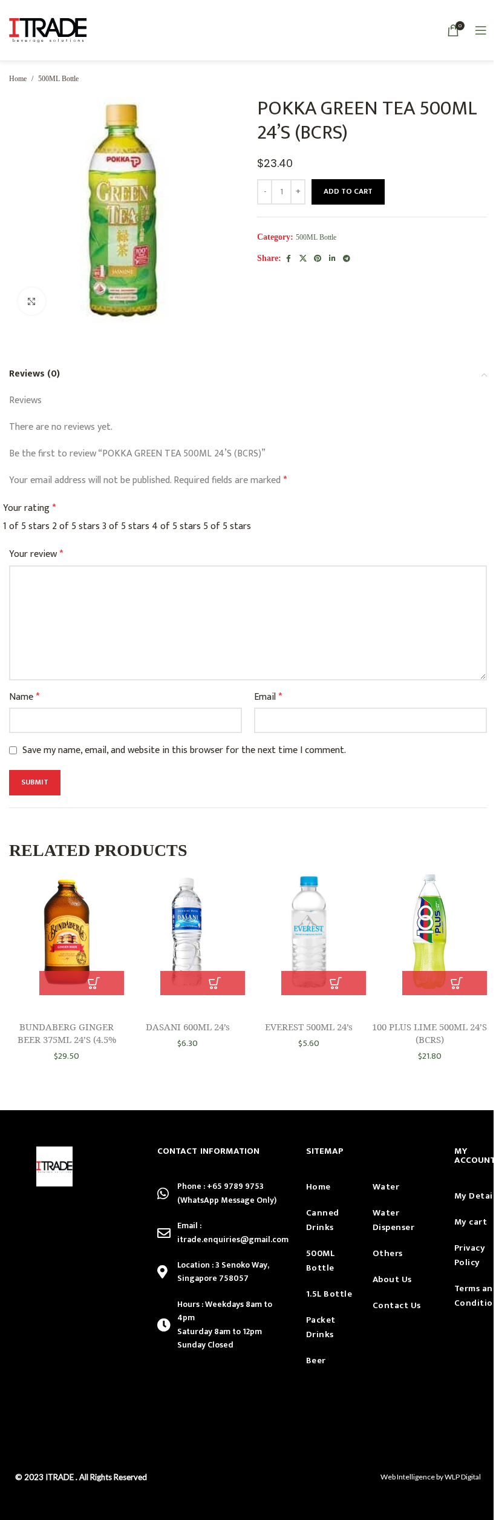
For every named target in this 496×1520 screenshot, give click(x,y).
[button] (93, 983)
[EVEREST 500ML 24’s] (308, 934)
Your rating (29, 508)
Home (18, 78)
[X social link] (303, 259)
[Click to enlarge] (31, 301)
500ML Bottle (58, 78)
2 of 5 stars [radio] (76, 526)
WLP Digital (463, 1476)
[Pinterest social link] (317, 259)
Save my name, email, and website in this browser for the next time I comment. (184, 750)
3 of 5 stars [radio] (125, 526)
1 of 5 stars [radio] (26, 526)
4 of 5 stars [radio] (176, 526)
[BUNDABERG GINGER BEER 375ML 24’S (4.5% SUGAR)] (66, 934)
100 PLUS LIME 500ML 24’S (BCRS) (429, 1033)
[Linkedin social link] (332, 259)
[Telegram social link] (346, 259)
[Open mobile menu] (481, 30)
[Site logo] (48, 30)
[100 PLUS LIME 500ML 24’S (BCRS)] (429, 934)
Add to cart (348, 191)
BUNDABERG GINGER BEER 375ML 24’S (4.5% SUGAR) (67, 1039)
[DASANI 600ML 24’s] (187, 934)
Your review (36, 554)
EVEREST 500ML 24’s (309, 1027)
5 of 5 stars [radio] (227, 526)
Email (268, 697)
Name (24, 697)
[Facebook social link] (288, 259)
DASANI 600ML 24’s (188, 1027)
